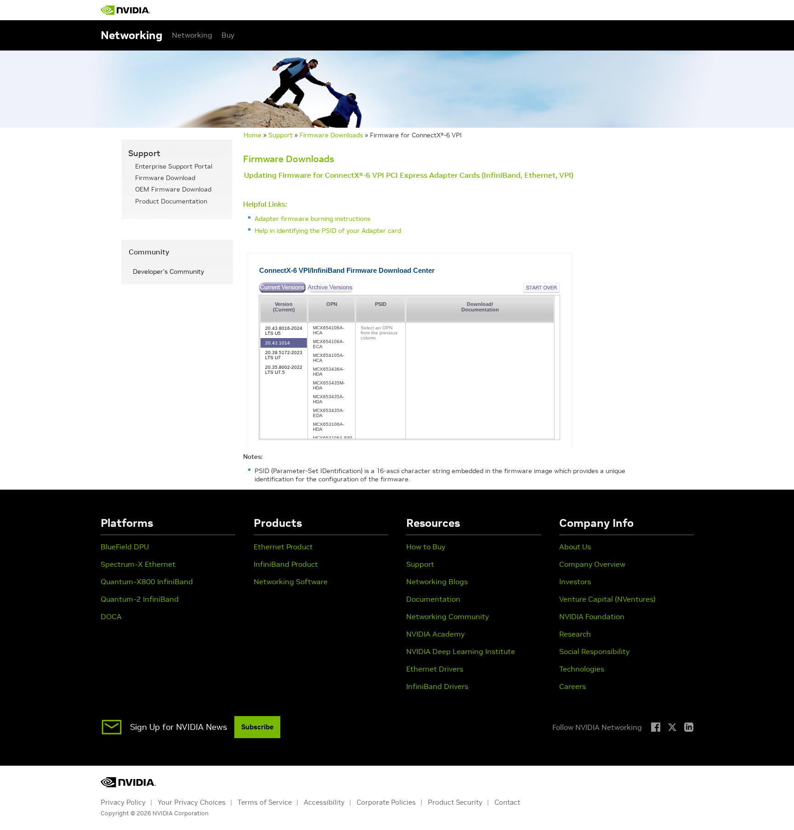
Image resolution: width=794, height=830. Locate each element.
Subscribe (257, 727)
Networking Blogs (437, 581)
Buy (227, 35)
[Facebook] (655, 727)
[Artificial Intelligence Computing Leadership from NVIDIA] (125, 10)
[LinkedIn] (688, 727)
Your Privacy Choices (192, 802)
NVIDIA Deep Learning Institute (460, 651)
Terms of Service (265, 802)
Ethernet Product (283, 546)
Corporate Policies (386, 802)
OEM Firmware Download (173, 189)
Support (280, 135)
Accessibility (324, 802)
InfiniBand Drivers (437, 686)
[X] (672, 727)
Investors (575, 581)
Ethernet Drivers (434, 668)
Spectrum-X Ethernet (138, 564)
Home (252, 135)
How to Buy (425, 546)
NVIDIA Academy (435, 633)
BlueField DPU (125, 546)
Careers (572, 686)
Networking (192, 35)
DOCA (111, 616)
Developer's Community (168, 271)
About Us (575, 546)
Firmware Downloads (331, 135)
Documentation (433, 599)
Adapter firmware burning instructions (312, 219)
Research (575, 633)
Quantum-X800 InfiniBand (147, 581)
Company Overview (592, 564)
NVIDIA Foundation (591, 616)
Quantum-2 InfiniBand (140, 599)
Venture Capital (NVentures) (607, 599)
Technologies (581, 668)
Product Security (455, 802)
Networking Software (291, 581)
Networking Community (447, 616)
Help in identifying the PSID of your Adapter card (328, 230)
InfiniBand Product (286, 564)
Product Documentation (171, 201)
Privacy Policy (123, 802)
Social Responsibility (594, 651)
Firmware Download (165, 178)
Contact (507, 802)
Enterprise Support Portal (173, 166)
